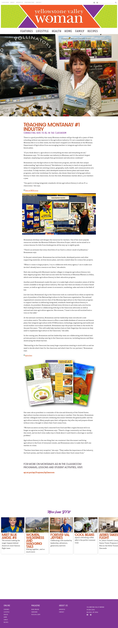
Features (26, 31)
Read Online (35, 609)
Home (68, 31)
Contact (38, 2)
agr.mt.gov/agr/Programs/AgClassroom (39, 472)
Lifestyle (42, 31)
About (12, 2)
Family (79, 31)
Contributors (29, 2)
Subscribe (5, 2)
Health (56, 31)
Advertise (19, 2)
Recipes (92, 31)
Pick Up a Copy (35, 614)
